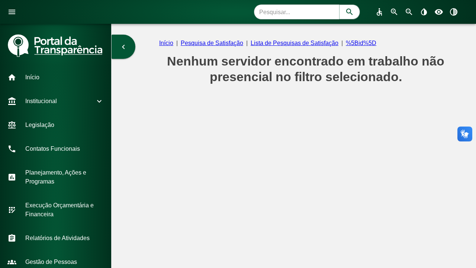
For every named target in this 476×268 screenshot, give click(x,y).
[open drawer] (11, 11)
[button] (55, 77)
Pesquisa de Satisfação (212, 43)
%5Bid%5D (361, 43)
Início (166, 43)
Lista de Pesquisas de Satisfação (294, 43)
